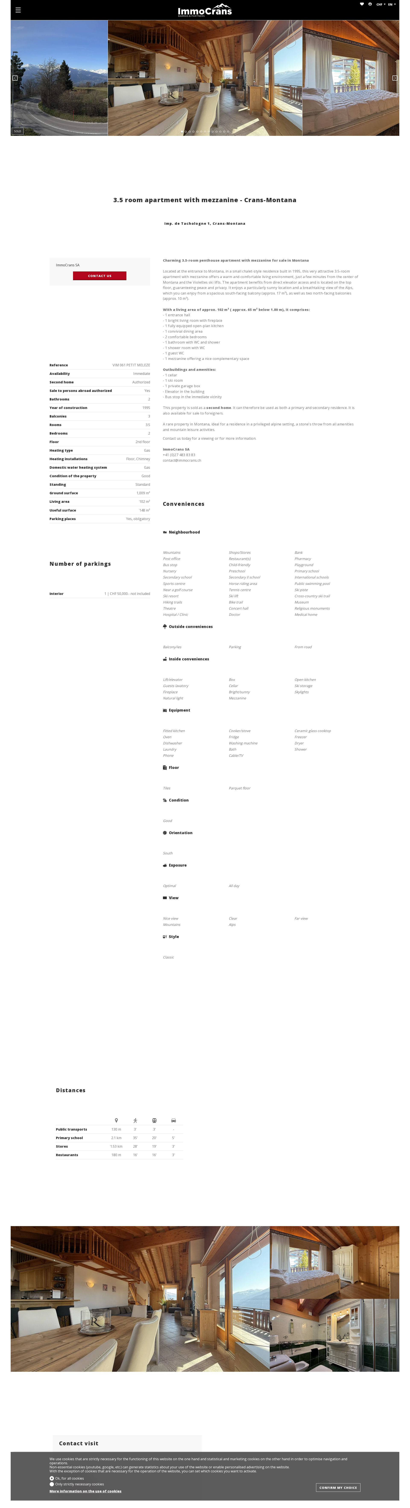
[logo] (205, 10)
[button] (15, 78)
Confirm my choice (338, 1487)
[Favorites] (362, 4)
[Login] (370, 4)
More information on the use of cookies (86, 1491)
